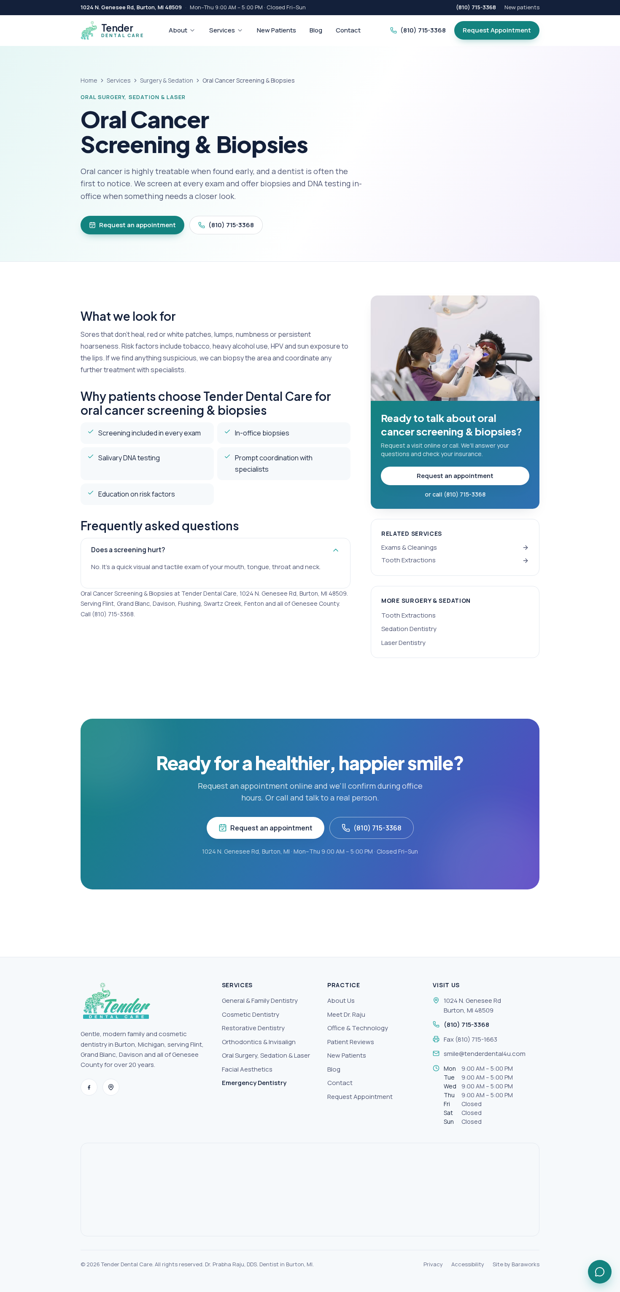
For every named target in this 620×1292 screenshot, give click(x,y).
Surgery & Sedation (166, 80)
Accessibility (467, 1264)
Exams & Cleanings (409, 547)
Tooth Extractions (408, 560)
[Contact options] (600, 1272)
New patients (521, 7)
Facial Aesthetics (247, 1069)
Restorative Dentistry (253, 1027)
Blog (316, 30)
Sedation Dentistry (409, 628)
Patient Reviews (350, 1041)
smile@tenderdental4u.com (485, 1053)
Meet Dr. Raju (346, 1014)
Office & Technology (357, 1027)
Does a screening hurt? (128, 549)
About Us (341, 1000)
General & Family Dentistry (260, 1000)
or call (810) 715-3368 (455, 494)
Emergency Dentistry (254, 1082)
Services (222, 30)
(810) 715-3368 (476, 7)
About (178, 30)
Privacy (433, 1264)
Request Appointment (497, 30)
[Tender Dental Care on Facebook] (89, 1087)
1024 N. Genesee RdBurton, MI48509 (472, 1005)
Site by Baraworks (516, 1264)
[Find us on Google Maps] (110, 1087)
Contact (348, 30)
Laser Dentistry (403, 642)
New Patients (276, 30)
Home (89, 80)
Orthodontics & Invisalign (259, 1041)
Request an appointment (137, 224)
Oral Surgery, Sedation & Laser (266, 1055)
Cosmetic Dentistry (250, 1014)
